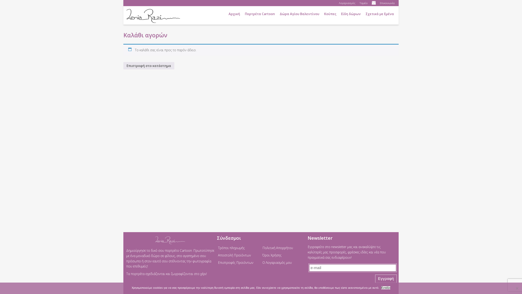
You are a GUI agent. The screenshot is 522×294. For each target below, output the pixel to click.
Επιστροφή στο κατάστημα (149, 65)
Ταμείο (363, 3)
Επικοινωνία (387, 3)
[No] (517, 288)
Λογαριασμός (347, 3)
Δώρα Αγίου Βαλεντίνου (299, 14)
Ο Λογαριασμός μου (277, 262)
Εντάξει (385, 287)
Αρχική (234, 14)
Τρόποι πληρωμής (231, 248)
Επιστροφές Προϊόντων (235, 262)
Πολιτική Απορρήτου (277, 248)
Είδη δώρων (351, 14)
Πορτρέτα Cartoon (260, 14)
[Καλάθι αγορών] (374, 3)
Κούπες (330, 14)
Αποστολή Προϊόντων (234, 255)
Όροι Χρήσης (272, 255)
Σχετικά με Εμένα (380, 14)
